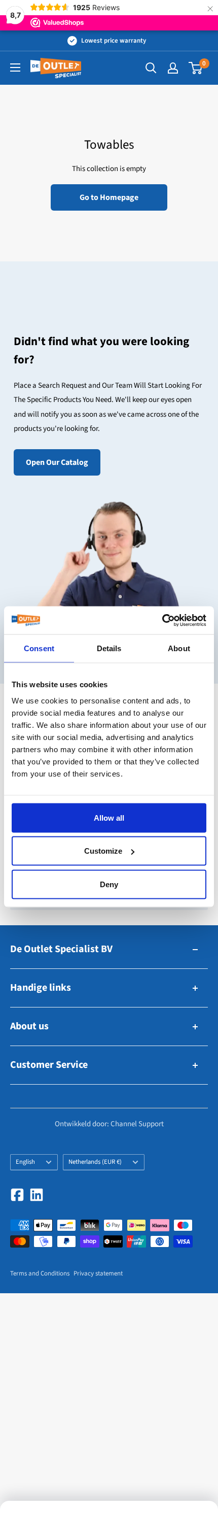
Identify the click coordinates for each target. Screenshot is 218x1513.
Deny (109, 884)
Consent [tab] (39, 648)
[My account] (173, 68)
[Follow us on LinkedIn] (36, 1195)
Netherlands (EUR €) (95, 1161)
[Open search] (151, 68)
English (25, 1161)
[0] (196, 68)
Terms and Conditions (39, 1273)
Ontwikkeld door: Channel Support (109, 1124)
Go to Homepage (109, 197)
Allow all (109, 817)
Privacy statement (98, 1273)
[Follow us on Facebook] (17, 1195)
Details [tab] (109, 648)
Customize (103, 851)
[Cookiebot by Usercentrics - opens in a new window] (162, 620)
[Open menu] (15, 67)
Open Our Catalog (57, 462)
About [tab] (179, 648)
